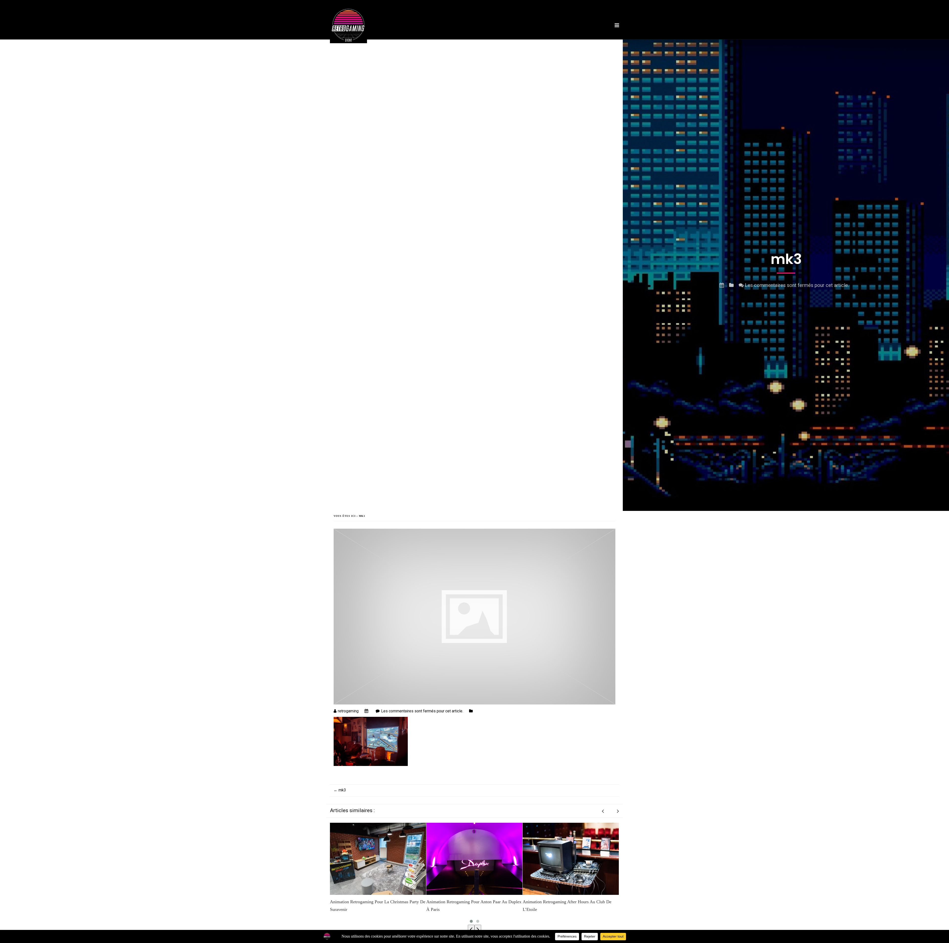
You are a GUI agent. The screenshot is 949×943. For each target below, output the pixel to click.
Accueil (413, 40)
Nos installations (464, 40)
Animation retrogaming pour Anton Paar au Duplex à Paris (377, 905)
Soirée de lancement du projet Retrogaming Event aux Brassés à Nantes (569, 905)
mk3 (340, 790)
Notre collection (541, 40)
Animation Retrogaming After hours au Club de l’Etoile (470, 905)
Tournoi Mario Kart (503, 40)
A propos (434, 40)
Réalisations (573, 40)
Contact (597, 40)
